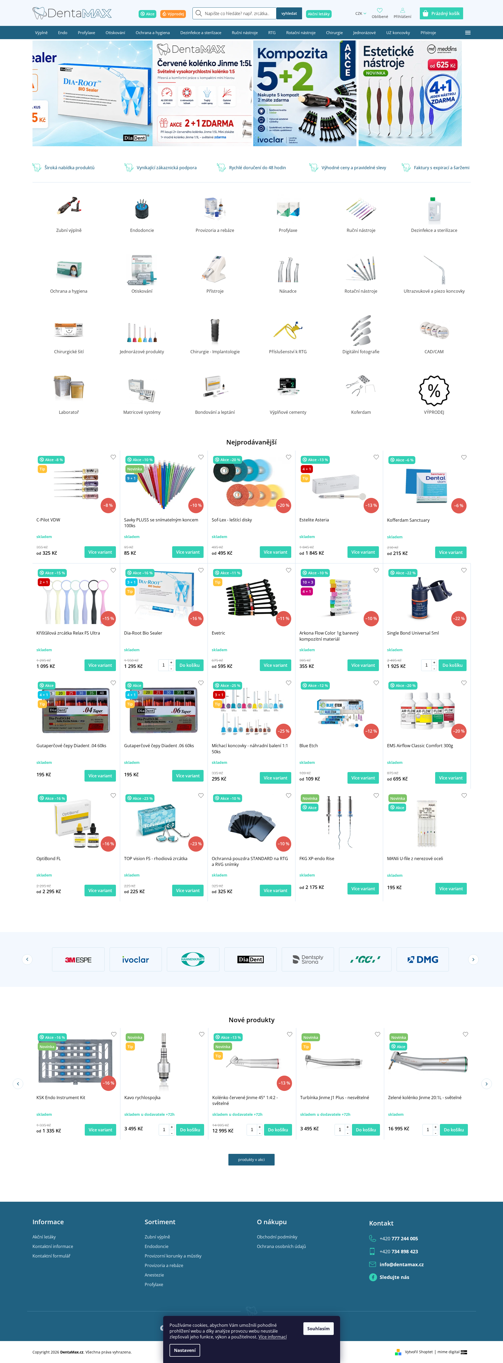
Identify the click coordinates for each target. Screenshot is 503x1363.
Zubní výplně (157, 1237)
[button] (48, 95)
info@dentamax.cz (402, 1264)
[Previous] (27, 959)
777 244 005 (399, 1238)
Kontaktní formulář (51, 1256)
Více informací (272, 1337)
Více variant (100, 552)
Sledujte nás (394, 1277)
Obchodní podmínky (277, 1237)
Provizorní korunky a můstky (173, 1256)
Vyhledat (289, 13)
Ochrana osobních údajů (281, 1246)
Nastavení (185, 1350)
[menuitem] (41, 32)
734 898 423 (399, 1251)
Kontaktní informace (52, 1246)
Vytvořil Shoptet (419, 1351)
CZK (358, 13)
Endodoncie (156, 1246)
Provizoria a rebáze (164, 1265)
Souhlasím (318, 1329)
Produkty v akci (251, 1159)
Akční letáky (44, 1237)
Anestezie (154, 1275)
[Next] (473, 959)
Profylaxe (154, 1284)
